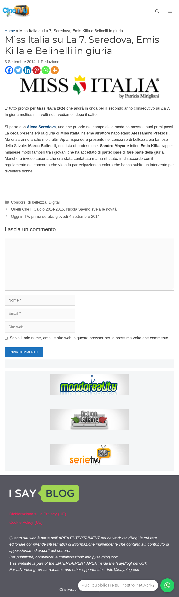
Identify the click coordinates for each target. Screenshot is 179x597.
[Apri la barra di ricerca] (157, 11)
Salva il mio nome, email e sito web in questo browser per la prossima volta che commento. (89, 338)
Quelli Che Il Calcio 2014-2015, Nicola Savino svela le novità (64, 209)
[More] (55, 70)
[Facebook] (9, 70)
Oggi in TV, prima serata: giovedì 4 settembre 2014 (55, 216)
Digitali (55, 202)
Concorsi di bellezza (28, 202)
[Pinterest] (36, 70)
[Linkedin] (27, 70)
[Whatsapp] (45, 70)
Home (10, 31)
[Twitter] (18, 70)
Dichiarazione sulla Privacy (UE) (37, 514)
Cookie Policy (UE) (26, 522)
